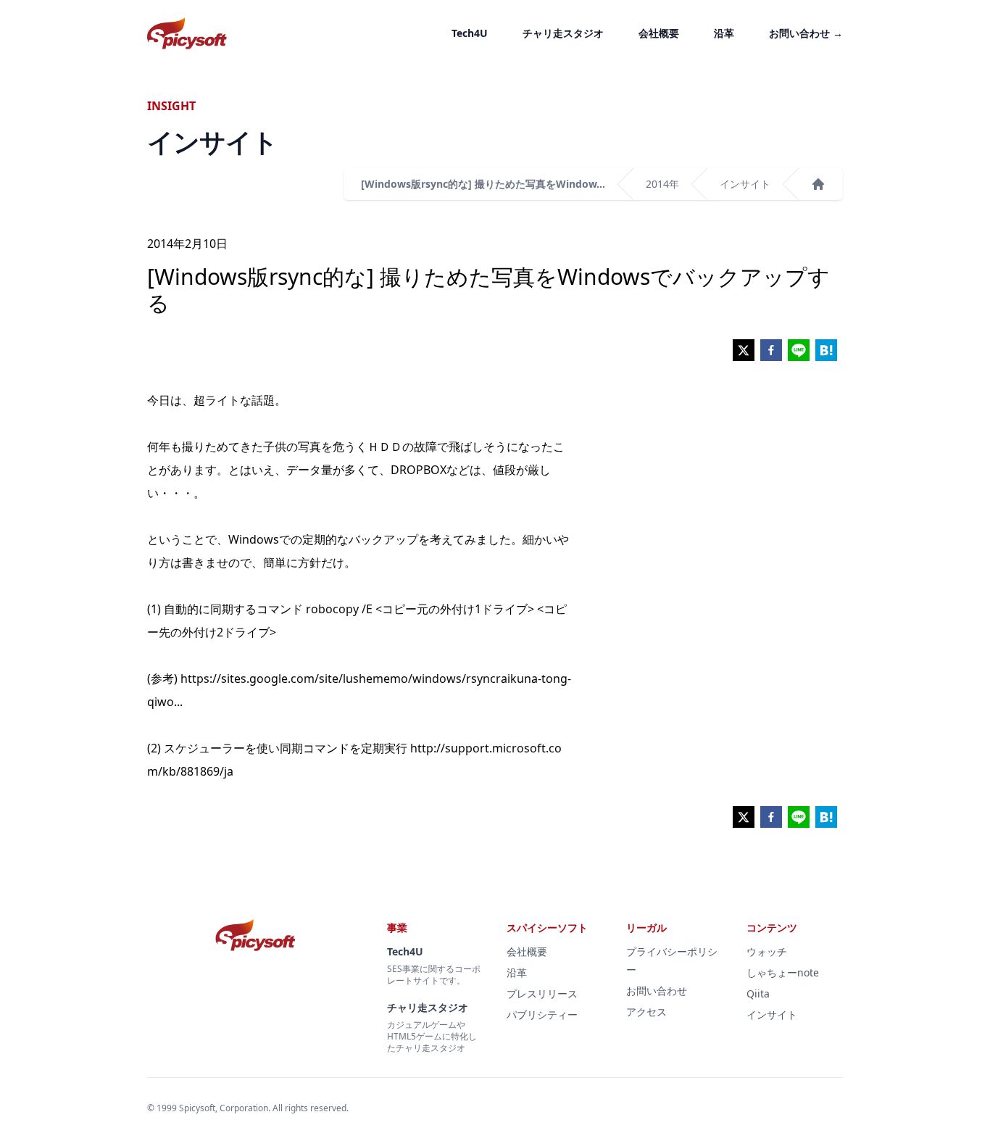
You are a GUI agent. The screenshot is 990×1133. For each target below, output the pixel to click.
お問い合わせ (806, 33)
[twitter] (743, 350)
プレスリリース (542, 993)
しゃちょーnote (782, 972)
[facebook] (771, 350)
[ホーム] (818, 184)
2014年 (662, 184)
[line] (799, 350)
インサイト (745, 184)
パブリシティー (542, 1014)
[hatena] (826, 350)
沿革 (724, 33)
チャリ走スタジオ (563, 33)
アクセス (646, 1011)
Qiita (758, 993)
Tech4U (470, 33)
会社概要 (658, 33)
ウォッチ (766, 951)
